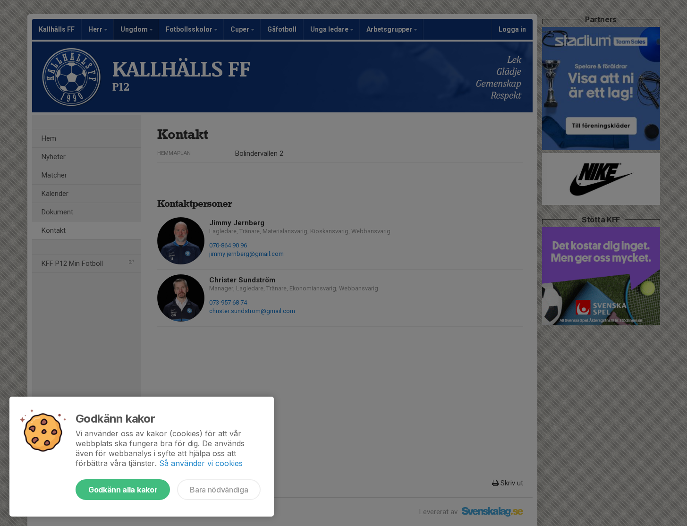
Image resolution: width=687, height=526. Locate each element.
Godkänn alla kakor (122, 489)
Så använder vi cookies (201, 463)
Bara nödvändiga (219, 489)
